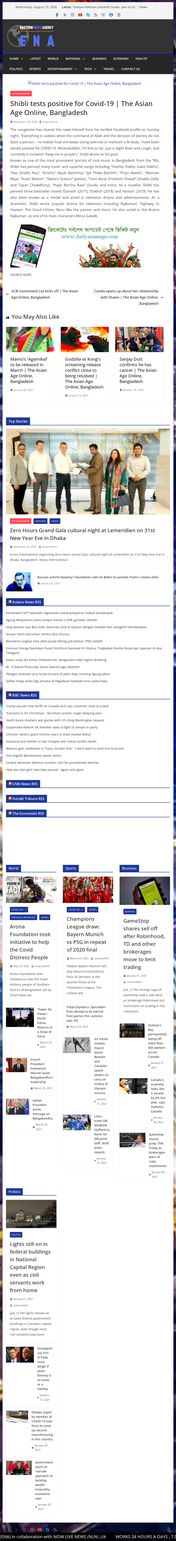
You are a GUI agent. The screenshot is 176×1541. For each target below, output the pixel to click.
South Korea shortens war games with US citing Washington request (55, 720)
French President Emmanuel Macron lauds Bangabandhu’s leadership (41, 1070)
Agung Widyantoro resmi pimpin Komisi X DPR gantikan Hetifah (51, 620)
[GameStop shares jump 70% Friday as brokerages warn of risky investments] (132, 1156)
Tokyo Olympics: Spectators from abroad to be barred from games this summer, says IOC (86, 1013)
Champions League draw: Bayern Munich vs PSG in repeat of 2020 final (86, 934)
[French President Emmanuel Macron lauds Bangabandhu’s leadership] (16, 1074)
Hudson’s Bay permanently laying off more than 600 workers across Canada (157, 1041)
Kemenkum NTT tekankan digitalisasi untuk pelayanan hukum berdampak (59, 613)
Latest (35, 59)
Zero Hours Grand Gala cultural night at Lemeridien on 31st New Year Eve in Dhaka (82, 534)
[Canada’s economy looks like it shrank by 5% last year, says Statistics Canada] (133, 1101)
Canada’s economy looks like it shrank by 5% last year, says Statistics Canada (158, 1095)
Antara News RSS (26, 602)
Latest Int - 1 (19, 909)
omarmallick (49, 122)
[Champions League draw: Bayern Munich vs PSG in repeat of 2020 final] (88, 890)
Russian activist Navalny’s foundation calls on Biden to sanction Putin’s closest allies (98, 577)
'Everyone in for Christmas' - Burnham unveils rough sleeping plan (54, 713)
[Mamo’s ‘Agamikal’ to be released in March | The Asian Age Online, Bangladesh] (30, 329)
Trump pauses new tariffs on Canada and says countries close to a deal (57, 706)
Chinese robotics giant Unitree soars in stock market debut (48, 734)
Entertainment (60, 69)
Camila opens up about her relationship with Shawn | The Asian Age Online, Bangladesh (126, 297)
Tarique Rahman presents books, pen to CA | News (110, 7)
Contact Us (130, 69)
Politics (16, 69)
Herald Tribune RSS (28, 798)
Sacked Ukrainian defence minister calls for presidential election (52, 763)
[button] (21, 59)
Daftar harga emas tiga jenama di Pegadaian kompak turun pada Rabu (57, 681)
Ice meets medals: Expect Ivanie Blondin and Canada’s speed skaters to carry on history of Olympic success (101, 1066)
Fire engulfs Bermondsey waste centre (33, 755)
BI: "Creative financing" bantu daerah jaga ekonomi (43, 667)
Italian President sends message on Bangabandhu (43, 1109)
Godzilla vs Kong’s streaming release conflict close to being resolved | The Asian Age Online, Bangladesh (84, 373)
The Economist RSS (28, 813)
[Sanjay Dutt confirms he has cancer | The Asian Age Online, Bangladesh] (139, 329)
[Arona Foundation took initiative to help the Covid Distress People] (31, 890)
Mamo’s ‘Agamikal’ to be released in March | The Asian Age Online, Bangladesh (28, 370)
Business (99, 59)
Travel (108, 69)
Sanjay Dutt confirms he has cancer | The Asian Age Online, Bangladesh (138, 370)
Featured (40, 521)
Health (141, 59)
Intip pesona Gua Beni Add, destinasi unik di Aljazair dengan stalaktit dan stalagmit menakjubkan (76, 627)
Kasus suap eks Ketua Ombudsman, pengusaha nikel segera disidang (56, 660)
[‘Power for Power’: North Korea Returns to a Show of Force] (20, 1028)
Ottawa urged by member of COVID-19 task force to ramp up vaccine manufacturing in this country (42, 1425)
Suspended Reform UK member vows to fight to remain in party (51, 727)
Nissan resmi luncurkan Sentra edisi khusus (38, 634)
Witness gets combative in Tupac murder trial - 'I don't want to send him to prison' (65, 748)
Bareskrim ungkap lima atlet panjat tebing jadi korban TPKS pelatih (54, 641)
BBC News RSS (24, 695)
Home (14, 59)
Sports (35, 69)
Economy (121, 59)
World (53, 59)
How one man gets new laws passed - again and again (45, 770)
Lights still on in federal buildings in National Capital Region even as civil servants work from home (30, 1267)
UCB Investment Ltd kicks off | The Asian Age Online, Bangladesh (44, 294)
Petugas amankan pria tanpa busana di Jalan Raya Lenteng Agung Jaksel (58, 674)
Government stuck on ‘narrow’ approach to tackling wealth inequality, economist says (44, 1480)
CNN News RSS (25, 784)
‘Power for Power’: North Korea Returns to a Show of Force (44, 1022)
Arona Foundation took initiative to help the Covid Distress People (30, 942)
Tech (88, 69)
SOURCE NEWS (21, 275)
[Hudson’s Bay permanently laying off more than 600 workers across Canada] (132, 1046)
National (73, 59)
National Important (23, 917)
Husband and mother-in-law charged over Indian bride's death (51, 741)
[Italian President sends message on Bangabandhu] (17, 1115)
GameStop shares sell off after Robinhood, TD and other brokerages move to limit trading (144, 943)
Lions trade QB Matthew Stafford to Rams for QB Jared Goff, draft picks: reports (101, 1134)
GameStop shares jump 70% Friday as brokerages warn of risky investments (158, 1150)
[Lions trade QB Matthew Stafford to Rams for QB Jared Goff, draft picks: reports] (77, 1139)
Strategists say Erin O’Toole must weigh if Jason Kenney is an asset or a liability (45, 1368)
